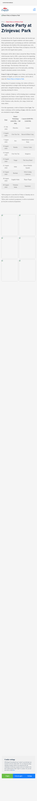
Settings (29, 776)
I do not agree (18, 776)
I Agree (7, 776)
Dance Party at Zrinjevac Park (15, 79)
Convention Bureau (8, 2)
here (14, 770)
